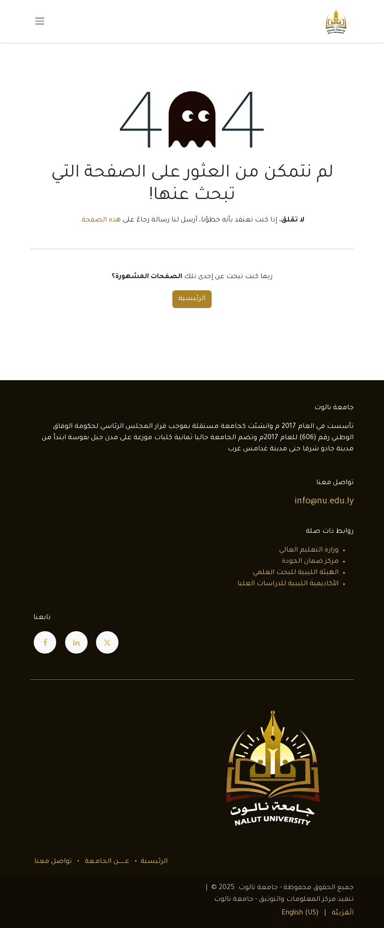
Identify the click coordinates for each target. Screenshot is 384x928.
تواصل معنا (53, 862)
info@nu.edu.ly (324, 502)
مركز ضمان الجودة (310, 562)
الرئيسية (192, 299)
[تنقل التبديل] (39, 21)
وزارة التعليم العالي (309, 550)
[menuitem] (343, 913)
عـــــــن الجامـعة (107, 862)
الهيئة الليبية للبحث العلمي (296, 573)
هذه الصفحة (101, 220)
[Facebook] (45, 642)
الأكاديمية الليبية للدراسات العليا (288, 584)
